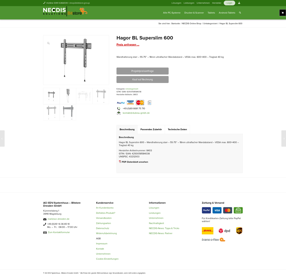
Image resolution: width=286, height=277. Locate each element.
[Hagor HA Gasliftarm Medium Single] (2, 138)
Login (229, 3)
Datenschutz (102, 228)
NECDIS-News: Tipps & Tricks (164, 228)
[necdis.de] (65, 12)
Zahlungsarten (103, 223)
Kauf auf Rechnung (142, 79)
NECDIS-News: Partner (160, 233)
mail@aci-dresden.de (58, 218)
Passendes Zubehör (151, 129)
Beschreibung (127, 129)
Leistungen (189, 3)
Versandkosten (104, 218)
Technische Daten (177, 129)
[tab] (126, 129)
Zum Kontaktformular (59, 232)
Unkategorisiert (131, 89)
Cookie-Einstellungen (107, 258)
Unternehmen (203, 3)
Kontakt (100, 248)
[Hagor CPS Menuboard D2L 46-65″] (283, 138)
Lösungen (176, 3)
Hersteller (216, 3)
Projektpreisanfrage (142, 71)
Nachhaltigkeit (156, 223)
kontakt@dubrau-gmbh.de (136, 112)
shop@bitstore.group (79, 3)
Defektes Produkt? (105, 213)
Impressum (101, 243)
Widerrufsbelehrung (106, 233)
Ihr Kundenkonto (105, 207)
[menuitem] (176, 2)
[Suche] (240, 12)
